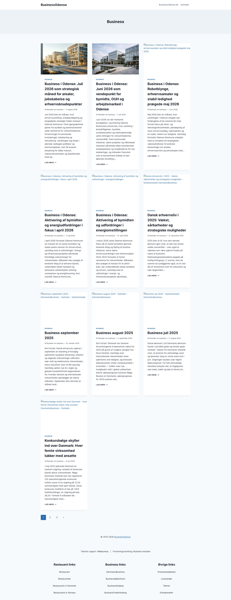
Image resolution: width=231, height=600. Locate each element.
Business (48, 79)
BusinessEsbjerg (115, 586)
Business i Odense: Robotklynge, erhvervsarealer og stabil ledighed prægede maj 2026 (163, 94)
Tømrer (166, 586)
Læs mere (50, 162)
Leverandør (166, 579)
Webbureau (103, 551)
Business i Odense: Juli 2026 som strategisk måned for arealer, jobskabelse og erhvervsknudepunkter (64, 94)
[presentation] (64, 58)
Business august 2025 (114, 333)
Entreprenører (166, 592)
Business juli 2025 (163, 333)
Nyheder (185, 4)
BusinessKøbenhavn (115, 579)
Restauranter (64, 579)
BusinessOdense (122, 537)
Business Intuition (141, 551)
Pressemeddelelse (167, 572)
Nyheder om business (55, 109)
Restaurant (64, 572)
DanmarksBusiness (115, 572)
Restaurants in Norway (65, 592)
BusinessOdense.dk (168, 4)
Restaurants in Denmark (64, 586)
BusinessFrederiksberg (115, 592)
